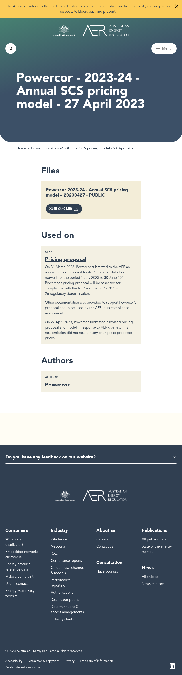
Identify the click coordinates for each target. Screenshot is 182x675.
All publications (154, 539)
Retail (55, 553)
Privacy (70, 661)
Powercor (57, 384)
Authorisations (62, 592)
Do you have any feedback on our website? (51, 457)
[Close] (176, 6)
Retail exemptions (65, 599)
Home (21, 148)
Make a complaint (19, 576)
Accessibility (13, 661)
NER (81, 288)
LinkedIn (172, 666)
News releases (153, 584)
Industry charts (62, 619)
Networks (58, 546)
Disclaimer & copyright (43, 661)
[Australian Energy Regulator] (91, 30)
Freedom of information (96, 661)
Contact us (104, 546)
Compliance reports (66, 560)
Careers (102, 539)
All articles (150, 577)
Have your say (107, 571)
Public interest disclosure (22, 667)
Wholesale (59, 539)
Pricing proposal (65, 259)
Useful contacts (17, 583)
